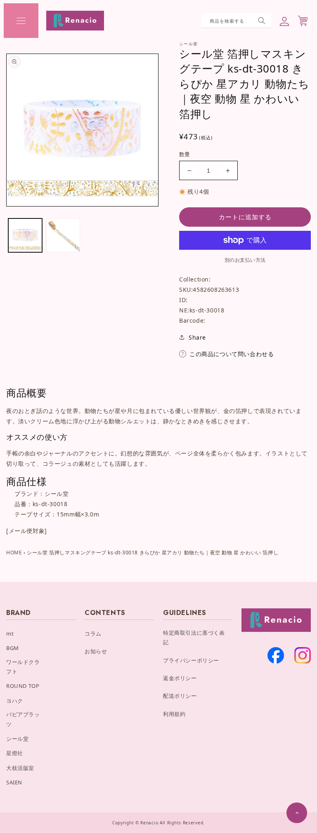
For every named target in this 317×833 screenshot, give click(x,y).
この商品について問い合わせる (231, 354)
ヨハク (14, 700)
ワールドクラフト (23, 666)
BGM (12, 648)
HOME (14, 552)
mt (10, 633)
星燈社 (14, 753)
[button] (21, 20)
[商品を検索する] (262, 21)
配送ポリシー (180, 695)
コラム (93, 633)
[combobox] (236, 20)
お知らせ (96, 651)
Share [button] (197, 337)
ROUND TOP (22, 686)
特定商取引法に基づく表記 (194, 637)
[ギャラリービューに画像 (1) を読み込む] (25, 235)
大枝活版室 (20, 768)
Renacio (149, 823)
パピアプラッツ (23, 719)
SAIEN (14, 782)
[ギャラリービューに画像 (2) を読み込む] (63, 235)
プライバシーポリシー (191, 660)
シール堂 (17, 738)
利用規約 (174, 714)
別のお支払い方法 (245, 259)
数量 (184, 154)
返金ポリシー (180, 678)
